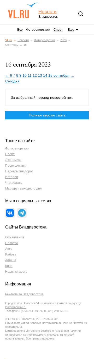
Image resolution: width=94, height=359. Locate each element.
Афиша (10, 260)
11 (30, 75)
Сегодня (12, 81)
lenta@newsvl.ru (15, 307)
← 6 (8, 75)
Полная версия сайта (47, 115)
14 (45, 75)
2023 (63, 40)
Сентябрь (11, 44)
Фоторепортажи (38, 29)
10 (24, 75)
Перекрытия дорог (19, 171)
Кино (9, 266)
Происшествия (16, 165)
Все (20, 29)
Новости (47, 12)
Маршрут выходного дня (23, 188)
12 (35, 75)
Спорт (58, 29)
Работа (10, 254)
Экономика (13, 160)
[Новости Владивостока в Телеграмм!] (22, 213)
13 (40, 75)
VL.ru (23, 10)
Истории (11, 177)
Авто (8, 249)
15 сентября (58, 75)
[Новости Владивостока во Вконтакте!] (10, 213)
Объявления (14, 237)
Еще (71, 29)
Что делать (13, 183)
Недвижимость (16, 271)
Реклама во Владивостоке (24, 294)
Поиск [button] (81, 14)
